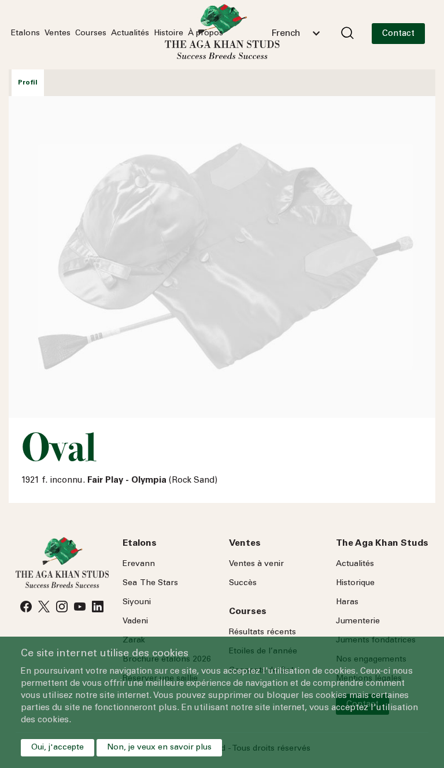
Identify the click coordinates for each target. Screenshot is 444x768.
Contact (398, 34)
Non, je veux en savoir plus (159, 748)
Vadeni (135, 622)
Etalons (25, 34)
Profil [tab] (28, 82)
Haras (347, 602)
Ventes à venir (256, 564)
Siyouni (137, 602)
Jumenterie (358, 622)
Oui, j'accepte (57, 748)
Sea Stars (150, 583)
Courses (90, 34)
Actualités (130, 34)
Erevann (139, 564)
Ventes (58, 34)
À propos (205, 34)
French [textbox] (285, 33)
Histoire (168, 34)
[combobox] (295, 33)
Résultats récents (262, 633)
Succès (243, 583)
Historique (355, 583)
